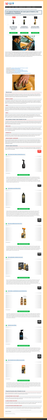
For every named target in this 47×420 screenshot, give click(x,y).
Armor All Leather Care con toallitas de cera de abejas (24, 73)
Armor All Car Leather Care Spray (19, 69)
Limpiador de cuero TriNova (12, 325)
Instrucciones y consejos (11, 413)
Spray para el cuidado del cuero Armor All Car (15, 223)
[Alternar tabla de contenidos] (40, 411)
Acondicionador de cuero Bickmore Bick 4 (15, 68)
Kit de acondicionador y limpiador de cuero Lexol (21, 70)
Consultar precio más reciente (23, 174)
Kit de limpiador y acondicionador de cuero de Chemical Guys (20, 71)
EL (8, 72)
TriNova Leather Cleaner (17, 72)
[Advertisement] (23, 62)
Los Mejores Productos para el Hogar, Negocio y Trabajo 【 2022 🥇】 (9, 3)
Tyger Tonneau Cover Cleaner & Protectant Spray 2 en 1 (16, 154)
